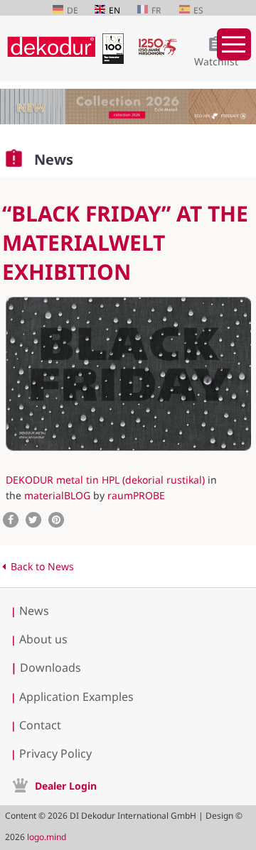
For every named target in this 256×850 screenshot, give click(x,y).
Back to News (42, 566)
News (34, 611)
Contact (40, 725)
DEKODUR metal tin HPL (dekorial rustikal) (105, 479)
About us (43, 639)
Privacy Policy (55, 753)
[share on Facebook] (10, 520)
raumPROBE (136, 495)
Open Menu (234, 44)
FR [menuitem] (156, 10)
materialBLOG (57, 495)
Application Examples (76, 696)
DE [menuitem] (72, 10)
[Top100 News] (116, 60)
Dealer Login (66, 785)
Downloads (46, 667)
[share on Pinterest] (56, 520)
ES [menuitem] (198, 10)
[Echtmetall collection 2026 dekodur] (128, 108)
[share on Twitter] (33, 520)
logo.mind (46, 837)
